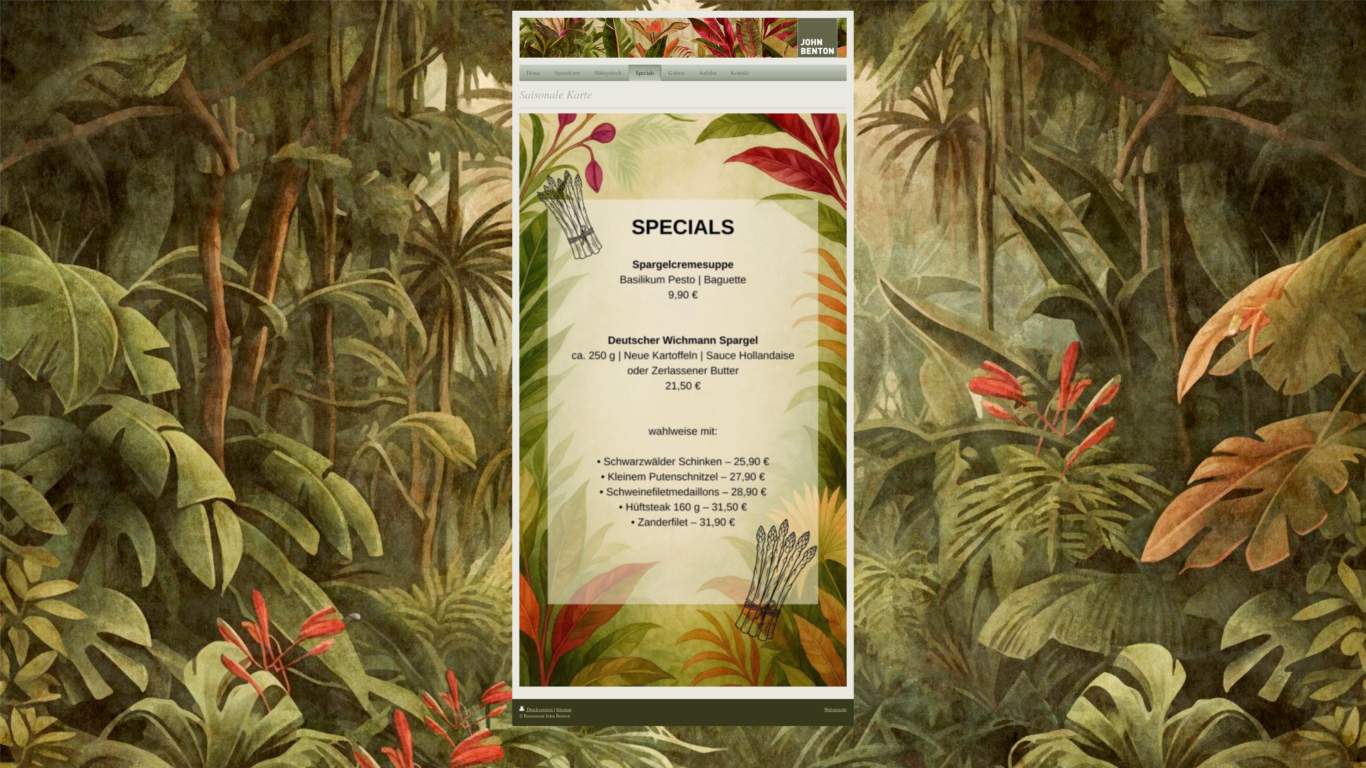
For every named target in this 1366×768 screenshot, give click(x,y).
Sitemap (564, 709)
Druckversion (540, 709)
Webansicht (835, 709)
